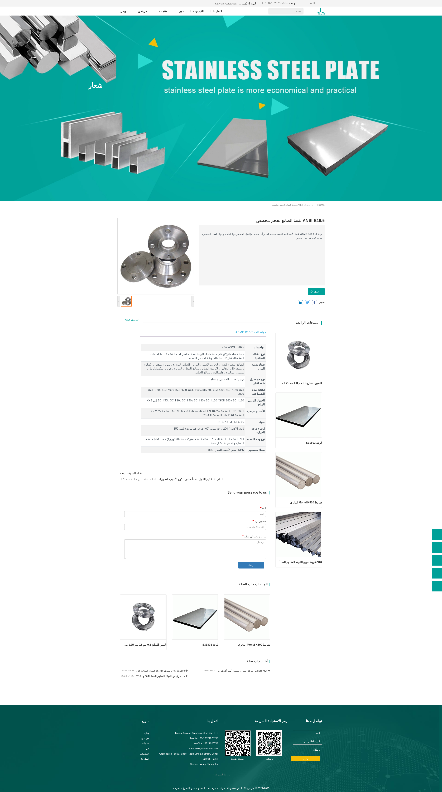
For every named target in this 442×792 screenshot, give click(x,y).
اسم (264, 508)
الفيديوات (198, 11)
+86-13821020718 (280, 3)
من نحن (145, 738)
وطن (123, 11)
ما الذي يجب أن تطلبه (255, 536)
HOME (321, 204)
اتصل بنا (217, 11)
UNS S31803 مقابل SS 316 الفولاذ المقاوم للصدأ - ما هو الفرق (160, 670)
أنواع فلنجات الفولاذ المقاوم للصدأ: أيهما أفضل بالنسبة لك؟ (242, 670)
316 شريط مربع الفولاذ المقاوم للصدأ (301, 562)
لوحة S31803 (210, 644)
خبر (147, 748)
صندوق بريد (260, 521)
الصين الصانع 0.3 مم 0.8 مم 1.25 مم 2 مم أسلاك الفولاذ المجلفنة (144, 644)
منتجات (145, 743)
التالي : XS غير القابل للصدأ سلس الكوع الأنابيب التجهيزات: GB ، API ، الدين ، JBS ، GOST (171, 479)
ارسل (251, 565)
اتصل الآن (315, 291)
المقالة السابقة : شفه (132, 473)
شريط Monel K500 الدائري (254, 644)
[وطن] (314, 11)
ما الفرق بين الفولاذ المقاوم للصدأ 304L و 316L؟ (160, 676)
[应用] (272, 11)
